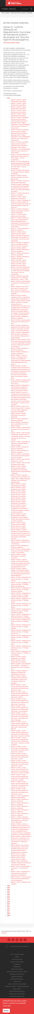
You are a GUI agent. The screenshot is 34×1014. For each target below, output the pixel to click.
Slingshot (4, 933)
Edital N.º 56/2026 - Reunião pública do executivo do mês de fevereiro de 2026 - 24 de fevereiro (20, 550)
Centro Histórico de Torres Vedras (17, 971)
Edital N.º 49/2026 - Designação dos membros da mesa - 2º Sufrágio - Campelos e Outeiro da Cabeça (21, 594)
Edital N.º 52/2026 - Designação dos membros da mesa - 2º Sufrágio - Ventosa (21, 579)
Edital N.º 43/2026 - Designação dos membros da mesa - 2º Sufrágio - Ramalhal (21, 626)
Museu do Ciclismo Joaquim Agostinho (17, 986)
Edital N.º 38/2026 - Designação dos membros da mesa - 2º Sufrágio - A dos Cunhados (21, 653)
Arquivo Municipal (17, 976)
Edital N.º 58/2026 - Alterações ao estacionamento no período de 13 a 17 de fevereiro (20, 542)
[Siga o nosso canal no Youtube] (17, 940)
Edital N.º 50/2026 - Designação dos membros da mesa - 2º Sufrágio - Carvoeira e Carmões (21, 589)
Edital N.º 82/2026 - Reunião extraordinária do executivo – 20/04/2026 (19, 415)
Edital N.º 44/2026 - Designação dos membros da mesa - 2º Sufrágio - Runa (21, 621)
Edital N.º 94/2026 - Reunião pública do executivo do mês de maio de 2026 (20, 321)
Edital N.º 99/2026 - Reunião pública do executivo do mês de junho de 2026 (20, 283)
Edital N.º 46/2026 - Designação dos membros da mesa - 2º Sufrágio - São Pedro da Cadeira (21, 610)
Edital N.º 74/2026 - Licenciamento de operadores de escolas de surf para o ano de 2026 (20, 455)
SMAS (17, 957)
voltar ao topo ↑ (25, 1008)
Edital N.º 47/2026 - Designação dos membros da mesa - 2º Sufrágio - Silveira (21, 605)
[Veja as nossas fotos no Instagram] (13, 940)
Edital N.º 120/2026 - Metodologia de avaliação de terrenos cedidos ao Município (20, 172)
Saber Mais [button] (7, 1006)
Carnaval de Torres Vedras (17, 994)
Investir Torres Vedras (17, 961)
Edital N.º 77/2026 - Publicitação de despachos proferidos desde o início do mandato (20, 443)
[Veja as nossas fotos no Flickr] (25, 940)
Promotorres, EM (17, 959)
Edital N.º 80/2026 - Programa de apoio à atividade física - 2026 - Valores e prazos (20, 424)
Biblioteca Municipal (17, 979)
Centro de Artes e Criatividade (17, 984)
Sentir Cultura (17, 989)
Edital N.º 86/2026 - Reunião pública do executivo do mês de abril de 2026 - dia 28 (20, 381)
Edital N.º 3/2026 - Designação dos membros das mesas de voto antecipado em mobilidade (20, 873)
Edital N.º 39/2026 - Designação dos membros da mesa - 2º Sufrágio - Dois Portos (21, 647)
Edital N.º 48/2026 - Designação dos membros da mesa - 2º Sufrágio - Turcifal (21, 600)
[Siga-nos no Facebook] (9, 940)
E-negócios (17, 964)
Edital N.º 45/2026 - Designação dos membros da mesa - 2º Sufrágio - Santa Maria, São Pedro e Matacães (21, 616)
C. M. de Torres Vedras (17, 954)
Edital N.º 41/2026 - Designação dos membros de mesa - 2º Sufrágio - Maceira (21, 637)
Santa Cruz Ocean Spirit (17, 996)
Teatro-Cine (17, 981)
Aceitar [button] (6, 1010)
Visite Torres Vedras (17, 969)
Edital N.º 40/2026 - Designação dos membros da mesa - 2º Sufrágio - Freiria (21, 642)
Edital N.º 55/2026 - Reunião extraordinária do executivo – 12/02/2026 (19, 556)
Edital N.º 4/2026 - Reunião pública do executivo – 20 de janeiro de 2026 (20, 868)
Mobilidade (17, 966)
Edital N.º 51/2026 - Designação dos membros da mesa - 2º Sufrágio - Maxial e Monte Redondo (21, 584)
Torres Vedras (8, 9)
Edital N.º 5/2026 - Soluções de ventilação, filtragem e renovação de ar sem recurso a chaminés (21, 862)
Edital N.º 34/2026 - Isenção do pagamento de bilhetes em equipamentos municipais (19, 672)
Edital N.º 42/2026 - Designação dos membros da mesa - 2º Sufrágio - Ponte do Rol (21, 631)
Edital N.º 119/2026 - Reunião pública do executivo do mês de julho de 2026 (19, 177)
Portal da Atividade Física (17, 991)
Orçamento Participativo (17, 974)
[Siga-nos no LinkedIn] (21, 940)
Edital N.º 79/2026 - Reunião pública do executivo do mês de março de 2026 (20, 429)
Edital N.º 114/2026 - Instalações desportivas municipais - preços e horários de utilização (20, 210)
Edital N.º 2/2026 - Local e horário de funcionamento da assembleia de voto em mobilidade (21, 878)
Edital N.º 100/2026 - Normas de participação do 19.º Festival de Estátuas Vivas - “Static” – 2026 (19, 277)
